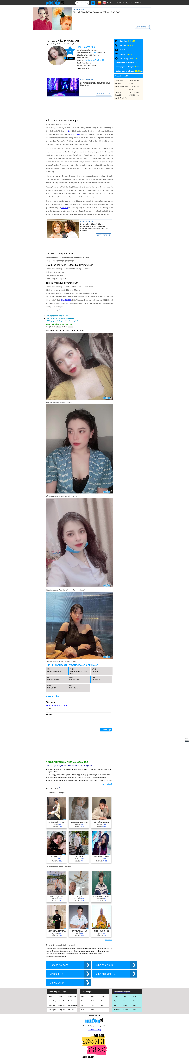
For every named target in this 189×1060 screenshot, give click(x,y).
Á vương (56, 933)
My (115, 1001)
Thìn (92, 1009)
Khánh (125, 1009)
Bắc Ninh (67, 131)
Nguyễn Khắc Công (101, 897)
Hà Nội (79, 826)
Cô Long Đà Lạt (134, 86)
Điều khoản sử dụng (94, 1030)
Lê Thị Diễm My (134, 95)
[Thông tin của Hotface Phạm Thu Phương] (78, 820)
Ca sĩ (109, 3)
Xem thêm (108, 940)
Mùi (92, 996)
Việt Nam (64, 208)
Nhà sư (101, 933)
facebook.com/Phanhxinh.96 (94, 60)
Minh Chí (118, 83)
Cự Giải (71, 1009)
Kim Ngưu (52, 1009)
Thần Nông (52, 1001)
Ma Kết (70, 1001)
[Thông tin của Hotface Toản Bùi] (78, 854)
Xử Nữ (134, 59)
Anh (134, 1005)
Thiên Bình (72, 996)
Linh (134, 996)
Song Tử (61, 1009)
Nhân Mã (61, 1001)
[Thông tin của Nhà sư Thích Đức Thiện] (101, 928)
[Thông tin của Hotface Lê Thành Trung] (101, 820)
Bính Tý (129, 54)
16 (128, 41)
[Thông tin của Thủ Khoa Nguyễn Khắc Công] (101, 894)
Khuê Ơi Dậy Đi (134, 80)
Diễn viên (122, 3)
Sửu (92, 1005)
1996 (134, 41)
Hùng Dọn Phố (56, 897)
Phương (117, 1009)
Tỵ (101, 1009)
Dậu (82, 1001)
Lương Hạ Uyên (101, 857)
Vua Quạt (79, 897)
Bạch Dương (72, 1005)
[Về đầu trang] (187, 1058)
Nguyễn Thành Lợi (79, 931)
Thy (134, 1009)
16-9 (94, 52)
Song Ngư (62, 1005)
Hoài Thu (118, 92)
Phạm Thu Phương (79, 822)
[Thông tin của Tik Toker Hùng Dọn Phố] (56, 894)
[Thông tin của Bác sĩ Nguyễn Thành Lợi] (78, 928)
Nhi (115, 1005)
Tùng (125, 996)
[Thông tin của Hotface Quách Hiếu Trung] (56, 820)
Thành (116, 996)
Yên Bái (79, 861)
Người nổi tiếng (51, 44)
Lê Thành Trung (101, 822)
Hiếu (134, 1001)
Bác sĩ (79, 933)
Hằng (125, 1005)
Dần (102, 1005)
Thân (102, 996)
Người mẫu (129, 3)
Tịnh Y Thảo (119, 80)
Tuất (92, 1001)
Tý (82, 1005)
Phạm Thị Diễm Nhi (135, 92)
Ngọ (82, 996)
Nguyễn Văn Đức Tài (57, 931)
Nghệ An (57, 861)
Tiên (124, 1001)
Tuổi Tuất (101, 861)
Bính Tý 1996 (66, 300)
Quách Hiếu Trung (57, 822)
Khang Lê (118, 95)
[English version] (104, 4)
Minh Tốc (132, 83)
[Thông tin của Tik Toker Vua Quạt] (78, 894)
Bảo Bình (52, 1005)
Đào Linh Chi (57, 857)
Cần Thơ (57, 826)
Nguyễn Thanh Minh (121, 98)
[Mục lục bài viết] (187, 740)
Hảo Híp (131, 89)
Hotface (59, 44)
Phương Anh (75, 134)
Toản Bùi (79, 857)
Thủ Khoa (101, 899)
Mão (82, 1009)
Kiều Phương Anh (70, 44)
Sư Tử (51, 996)
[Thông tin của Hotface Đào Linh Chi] (56, 854)
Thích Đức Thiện (101, 931)
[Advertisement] (79, 746)
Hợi (102, 1001)
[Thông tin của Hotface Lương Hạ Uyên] (101, 854)
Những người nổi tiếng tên (57, 316)
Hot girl (115, 3)
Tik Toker (57, 899)
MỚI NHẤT (137, 3)
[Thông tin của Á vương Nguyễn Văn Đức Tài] (56, 928)
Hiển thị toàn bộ (106, 784)
